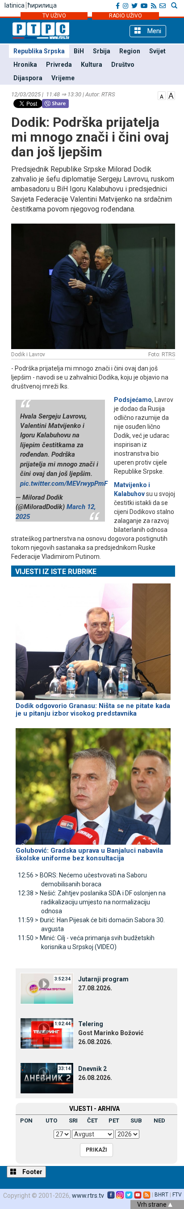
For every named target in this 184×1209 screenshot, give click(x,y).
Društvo (122, 64)
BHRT (161, 1195)
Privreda (59, 64)
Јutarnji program (103, 979)
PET (114, 1120)
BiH (79, 51)
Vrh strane (152, 1204)
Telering (90, 1024)
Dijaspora (27, 78)
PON (26, 1120)
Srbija (101, 51)
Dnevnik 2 (92, 1068)
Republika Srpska (39, 51)
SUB (136, 1120)
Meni (153, 31)
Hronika (25, 64)
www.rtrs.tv (88, 1195)
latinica (14, 5)
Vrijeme (63, 78)
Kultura (91, 64)
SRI (73, 1120)
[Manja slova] (162, 95)
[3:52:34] (47, 988)
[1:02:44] (47, 1032)
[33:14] (47, 1077)
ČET (92, 1120)
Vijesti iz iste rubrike (55, 571)
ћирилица (42, 5)
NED (159, 1120)
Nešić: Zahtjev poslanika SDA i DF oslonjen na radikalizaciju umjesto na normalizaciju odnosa (92, 902)
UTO (51, 1120)
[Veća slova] (171, 95)
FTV (177, 1195)
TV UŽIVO (54, 16)
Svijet (157, 51)
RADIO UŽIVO (125, 16)
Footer (31, 1171)
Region (129, 51)
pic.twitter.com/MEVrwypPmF (64, 483)
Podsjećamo (133, 399)
